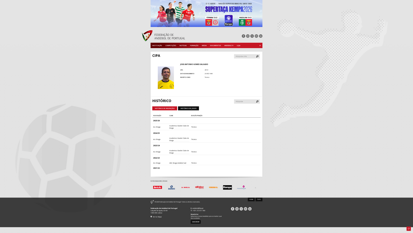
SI (260, 45)
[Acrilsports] (261, 188)
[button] (409, 229)
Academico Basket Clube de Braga (179, 127)
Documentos (215, 45)
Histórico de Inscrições (165, 108)
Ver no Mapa (157, 217)
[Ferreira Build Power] (205, 187)
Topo (259, 199)
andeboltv (228, 45)
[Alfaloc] (191, 187)
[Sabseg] (163, 187)
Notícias (183, 45)
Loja (238, 45)
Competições (170, 45)
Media (204, 45)
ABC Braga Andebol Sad (177, 163)
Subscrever (195, 222)
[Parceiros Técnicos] (247, 187)
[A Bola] (177, 187)
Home (251, 199)
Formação (194, 45)
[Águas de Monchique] (233, 187)
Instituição (157, 45)
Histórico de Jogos (188, 108)
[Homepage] (172, 36)
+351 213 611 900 (199, 210)
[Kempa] (219, 187)
